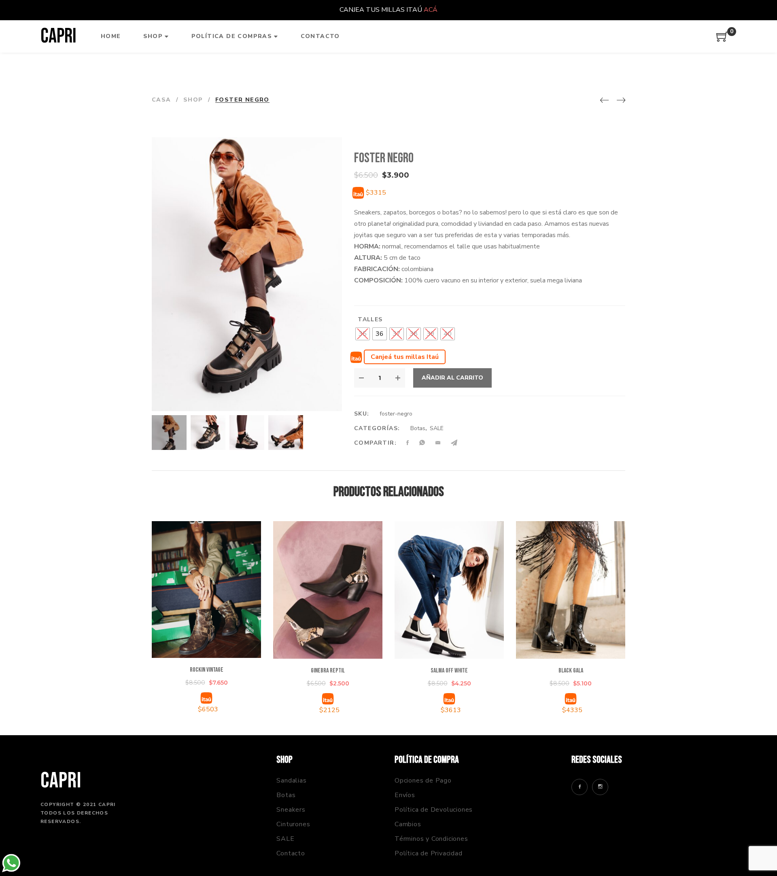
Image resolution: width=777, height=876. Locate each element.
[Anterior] (604, 100)
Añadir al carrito (452, 378)
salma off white (449, 670)
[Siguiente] (621, 100)
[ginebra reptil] (327, 590)
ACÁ (430, 9)
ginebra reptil (328, 670)
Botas (417, 428)
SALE (437, 428)
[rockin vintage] (206, 589)
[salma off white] (449, 590)
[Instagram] (600, 787)
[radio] (362, 334)
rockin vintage (206, 670)
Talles (370, 319)
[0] (722, 39)
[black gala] (570, 590)
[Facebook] (579, 787)
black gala (570, 670)
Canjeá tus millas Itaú (405, 356)
